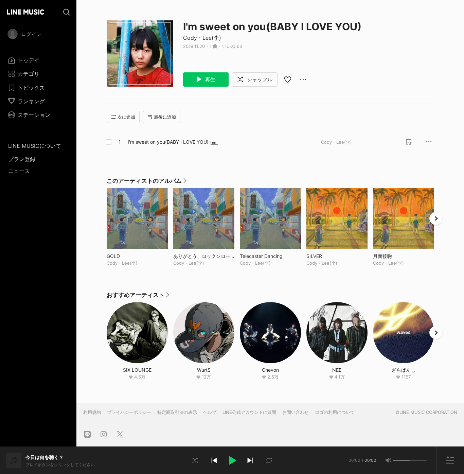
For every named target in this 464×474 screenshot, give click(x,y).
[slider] (401, 460)
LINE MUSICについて (34, 145)
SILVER (328, 256)
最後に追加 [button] (165, 117)
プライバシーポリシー (129, 412)
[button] (232, 460)
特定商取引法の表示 (177, 412)
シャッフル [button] (259, 79)
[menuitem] (38, 60)
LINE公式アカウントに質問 (249, 412)
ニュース (19, 171)
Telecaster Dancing (270, 256)
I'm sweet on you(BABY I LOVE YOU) (168, 142)
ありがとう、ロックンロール (203, 256)
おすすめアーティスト (138, 296)
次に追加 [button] (126, 117)
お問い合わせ (295, 412)
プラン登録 (21, 159)
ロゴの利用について (335, 412)
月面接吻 (396, 256)
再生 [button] (209, 79)
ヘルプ (209, 412)
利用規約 (92, 412)
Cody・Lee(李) (202, 37)
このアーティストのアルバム (146, 182)
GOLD (127, 256)
